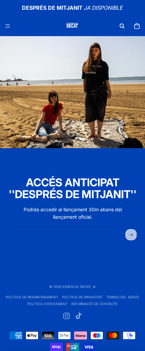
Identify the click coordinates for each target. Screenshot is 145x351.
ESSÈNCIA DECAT (76, 287)
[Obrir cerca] (122, 26)
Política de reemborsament (32, 297)
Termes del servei (122, 297)
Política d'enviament (47, 304)
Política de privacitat (82, 297)
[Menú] (8, 26)
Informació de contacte (94, 304)
